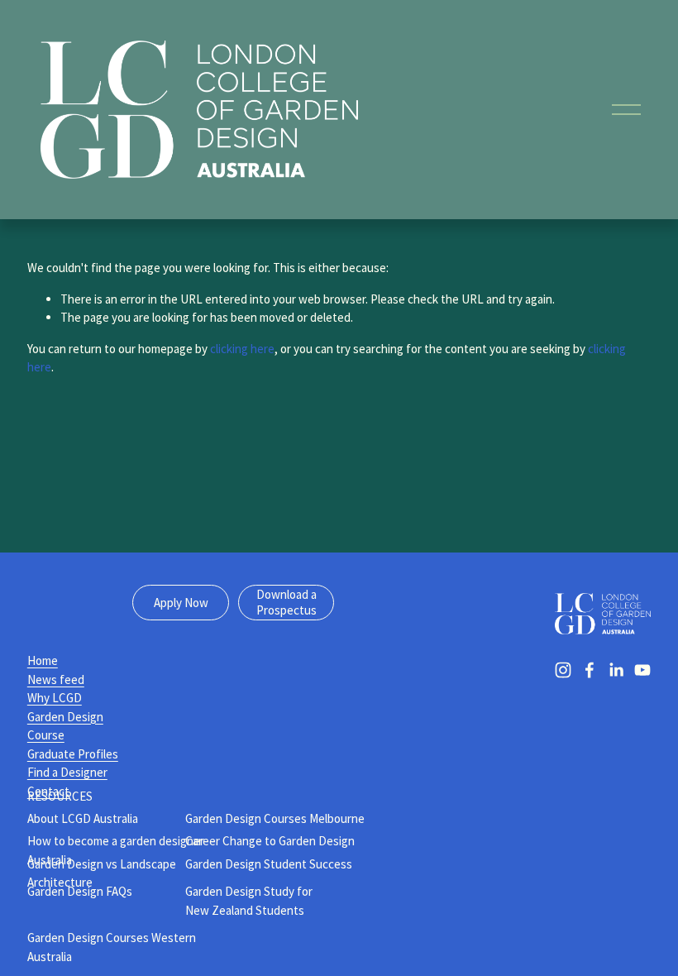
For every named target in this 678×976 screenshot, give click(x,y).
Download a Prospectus (286, 602)
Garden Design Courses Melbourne (275, 818)
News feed (55, 679)
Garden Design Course (65, 726)
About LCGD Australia (82, 818)
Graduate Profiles (72, 754)
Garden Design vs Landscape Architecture (101, 873)
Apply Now (181, 602)
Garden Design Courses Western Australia (111, 947)
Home (42, 660)
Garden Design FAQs (79, 891)
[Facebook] (589, 670)
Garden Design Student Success (268, 864)
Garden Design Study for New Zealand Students (249, 900)
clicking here (242, 348)
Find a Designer (67, 772)
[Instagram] (563, 670)
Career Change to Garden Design (270, 841)
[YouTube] (642, 670)
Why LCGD (54, 698)
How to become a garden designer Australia (115, 850)
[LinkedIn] (616, 670)
